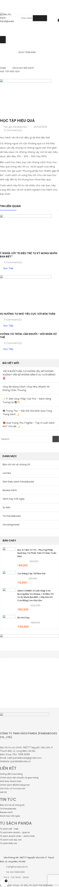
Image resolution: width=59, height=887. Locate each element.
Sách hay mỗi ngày (23, 68)
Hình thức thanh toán (10, 781)
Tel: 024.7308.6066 (15, 872)
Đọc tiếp (8, 268)
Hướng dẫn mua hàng (11, 774)
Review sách (6, 812)
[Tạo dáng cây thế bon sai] (9, 577)
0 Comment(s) (12, 130)
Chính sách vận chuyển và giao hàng (19, 777)
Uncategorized (11, 524)
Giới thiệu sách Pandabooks (18, 481)
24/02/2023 (40, 126)
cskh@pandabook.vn (17, 866)
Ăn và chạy (23, 617)
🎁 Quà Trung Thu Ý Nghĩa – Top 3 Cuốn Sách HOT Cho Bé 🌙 (29, 424)
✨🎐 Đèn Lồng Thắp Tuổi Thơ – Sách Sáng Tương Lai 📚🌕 (27, 400)
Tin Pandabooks (12, 516)
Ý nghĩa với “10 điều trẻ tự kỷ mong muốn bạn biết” (28, 254)
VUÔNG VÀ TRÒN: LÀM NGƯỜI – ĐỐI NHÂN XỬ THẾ (28, 335)
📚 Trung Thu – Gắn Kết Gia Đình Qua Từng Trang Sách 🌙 (27, 412)
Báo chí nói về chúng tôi (16, 464)
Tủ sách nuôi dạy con (11, 839)
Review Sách (10, 490)
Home (3, 68)
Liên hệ (3, 792)
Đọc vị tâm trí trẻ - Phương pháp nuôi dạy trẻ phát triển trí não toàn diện (36, 553)
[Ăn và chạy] (9, 621)
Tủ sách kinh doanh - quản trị (15, 832)
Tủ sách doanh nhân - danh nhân (17, 836)
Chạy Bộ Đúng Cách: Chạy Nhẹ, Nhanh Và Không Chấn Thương (26, 388)
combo (7, 473)
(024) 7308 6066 (27, 52)
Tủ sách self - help (9, 828)
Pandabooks (20, 126)
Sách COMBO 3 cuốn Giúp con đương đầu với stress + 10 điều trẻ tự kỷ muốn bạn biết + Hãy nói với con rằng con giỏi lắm (35, 595)
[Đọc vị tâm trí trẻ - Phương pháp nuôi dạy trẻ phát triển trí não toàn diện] (9, 553)
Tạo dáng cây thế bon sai (31, 573)
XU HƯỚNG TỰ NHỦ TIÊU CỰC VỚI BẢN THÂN (27, 314)
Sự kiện (6, 507)
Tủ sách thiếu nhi (8, 843)
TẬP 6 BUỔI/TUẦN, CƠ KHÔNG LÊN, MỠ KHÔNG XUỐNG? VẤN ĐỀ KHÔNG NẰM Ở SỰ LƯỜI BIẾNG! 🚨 (29, 375)
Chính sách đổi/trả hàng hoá (15, 784)
